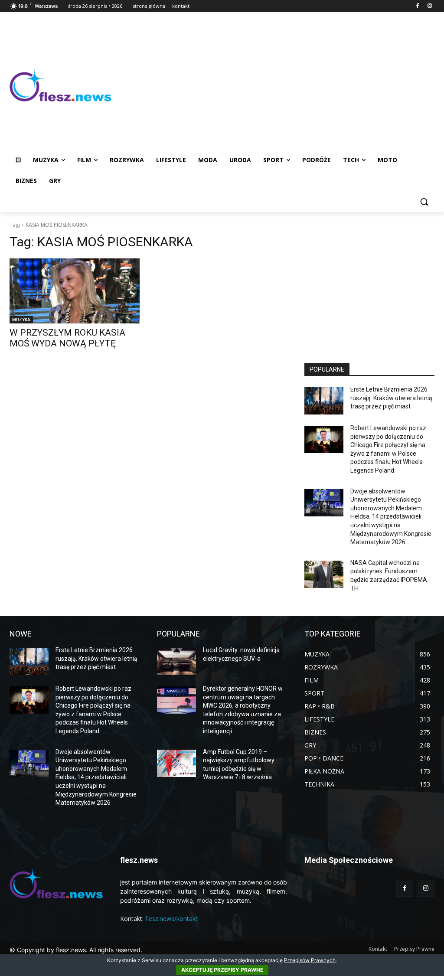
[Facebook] (417, 6)
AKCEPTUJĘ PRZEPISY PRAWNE (222, 969)
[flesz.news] (60, 85)
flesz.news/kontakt (171, 918)
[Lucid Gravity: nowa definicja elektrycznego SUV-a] (176, 661)
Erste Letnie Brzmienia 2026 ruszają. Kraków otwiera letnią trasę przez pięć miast (391, 398)
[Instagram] (429, 6)
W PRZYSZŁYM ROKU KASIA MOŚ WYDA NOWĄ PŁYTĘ (67, 338)
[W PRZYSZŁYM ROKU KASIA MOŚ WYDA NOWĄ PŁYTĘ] (75, 290)
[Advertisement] (272, 85)
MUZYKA (21, 320)
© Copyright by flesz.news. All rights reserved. (76, 949)
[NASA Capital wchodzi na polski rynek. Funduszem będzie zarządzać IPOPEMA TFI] (323, 574)
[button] (424, 201)
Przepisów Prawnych (310, 960)
